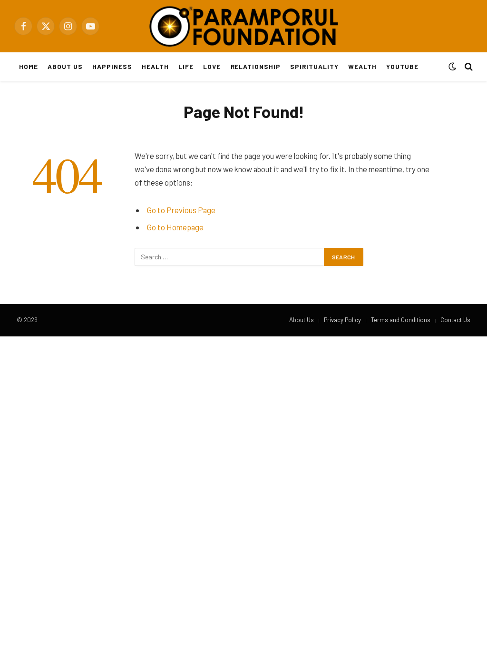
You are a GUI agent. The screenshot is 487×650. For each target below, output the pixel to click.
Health (155, 66)
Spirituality (314, 66)
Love (212, 66)
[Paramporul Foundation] (243, 26)
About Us (65, 66)
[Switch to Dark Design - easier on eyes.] (452, 66)
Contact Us (455, 320)
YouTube (402, 66)
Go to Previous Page (181, 210)
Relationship (256, 66)
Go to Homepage (175, 227)
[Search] (468, 67)
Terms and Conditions (400, 320)
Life (186, 66)
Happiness (112, 66)
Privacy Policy (342, 320)
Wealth (362, 66)
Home (28, 66)
